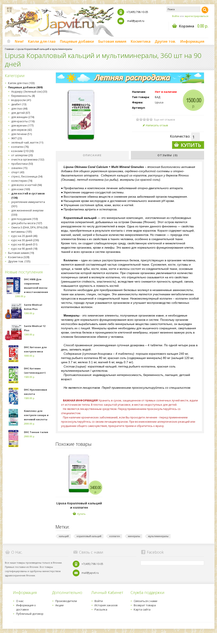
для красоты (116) (23, 121)
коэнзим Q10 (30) (22, 151)
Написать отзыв (157, 125)
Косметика (140, 41)
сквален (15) (19, 168)
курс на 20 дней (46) (24, 236)
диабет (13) (18, 104)
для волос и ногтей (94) (26, 185)
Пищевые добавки (77, 41)
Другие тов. (165, 41)
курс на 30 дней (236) (25, 240)
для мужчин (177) (22, 125)
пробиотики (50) (22, 164)
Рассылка (101, 609)
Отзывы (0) (167, 155)
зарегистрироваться (196, 16)
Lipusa (159, 102)
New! (19, 41)
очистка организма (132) (27, 159)
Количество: (180, 136)
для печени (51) (21, 134)
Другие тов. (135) (19, 261)
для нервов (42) (21, 130)
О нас (20, 601)
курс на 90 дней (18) (24, 248)
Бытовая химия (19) (21, 253)
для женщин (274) (22, 117)
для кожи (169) (20, 189)
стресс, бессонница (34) (26, 176)
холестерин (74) (21, 181)
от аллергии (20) (22, 155)
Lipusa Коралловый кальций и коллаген (79, 505)
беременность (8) (23, 96)
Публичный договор (29, 614)
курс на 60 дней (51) (24, 244)
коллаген (114, 536)
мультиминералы (158, 536)
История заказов (106, 605)
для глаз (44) (19, 108)
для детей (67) (20, 113)
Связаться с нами (145, 601)
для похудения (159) (24, 219)
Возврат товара (145, 605)
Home (9, 41)
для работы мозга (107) (26, 223)
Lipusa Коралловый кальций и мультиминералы (44, 49)
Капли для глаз (42, 41)
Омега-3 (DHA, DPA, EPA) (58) (29, 227)
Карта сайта (142, 609)
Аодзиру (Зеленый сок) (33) (29, 91)
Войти (175, 16)
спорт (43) (17, 172)
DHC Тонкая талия (36, 432)
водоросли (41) (21, 100)
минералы (134, 536)
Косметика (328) (18, 257)
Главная (9, 49)
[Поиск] (205, 10)
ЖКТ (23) (16, 138)
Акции (59, 605)
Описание (92, 155)
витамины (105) (21, 232)
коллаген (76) (20, 147)
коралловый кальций (89, 536)
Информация (192, 41)
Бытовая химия (112, 41)
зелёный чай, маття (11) (27, 142)
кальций (64, 536)
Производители (66, 601)
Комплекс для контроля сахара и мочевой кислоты (36, 415)
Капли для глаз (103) (21, 83)
